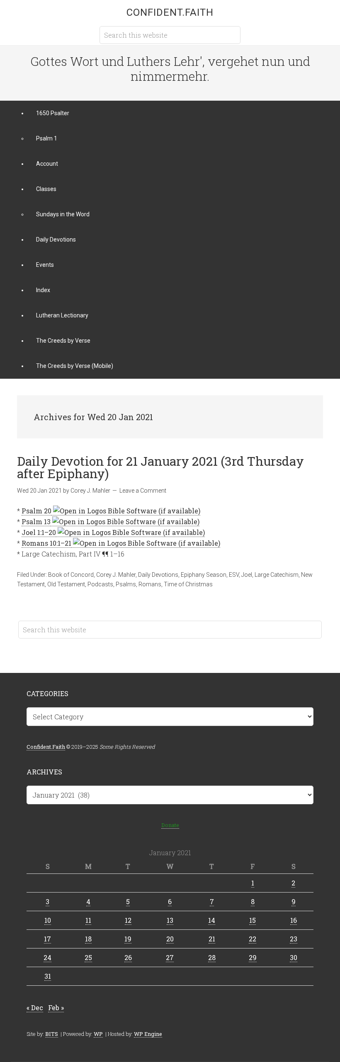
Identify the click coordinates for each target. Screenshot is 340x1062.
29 (253, 957)
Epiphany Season (203, 574)
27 (170, 957)
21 (212, 938)
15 (252, 920)
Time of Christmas (188, 584)
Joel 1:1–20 (39, 532)
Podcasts (100, 584)
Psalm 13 (36, 521)
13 (170, 920)
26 (128, 957)
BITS (51, 1034)
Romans (149, 584)
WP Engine (148, 1034)
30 (293, 957)
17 (47, 938)
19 (127, 938)
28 (212, 957)
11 (88, 920)
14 (211, 920)
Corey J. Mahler (116, 574)
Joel (246, 574)
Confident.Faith (170, 12)
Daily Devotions (158, 574)
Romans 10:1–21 (46, 543)
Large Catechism (277, 574)
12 (128, 920)
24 (47, 957)
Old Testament (66, 584)
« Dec (35, 1007)
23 (293, 938)
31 (47, 976)
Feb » (56, 1007)
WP (98, 1034)
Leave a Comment (142, 490)
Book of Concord (71, 574)
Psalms (126, 584)
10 (47, 920)
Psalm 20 (36, 510)
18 (88, 938)
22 (252, 938)
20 (170, 938)
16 (293, 920)
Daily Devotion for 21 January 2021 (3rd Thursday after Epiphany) (160, 467)
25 (88, 957)
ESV (234, 574)
